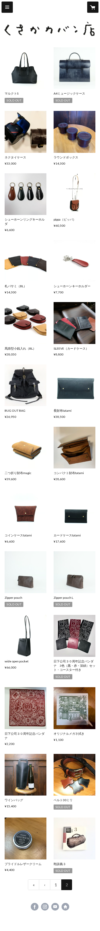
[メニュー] (7, 7)
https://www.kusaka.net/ (65, 907)
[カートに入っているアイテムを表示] (92, 7)
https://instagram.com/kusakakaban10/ (45, 907)
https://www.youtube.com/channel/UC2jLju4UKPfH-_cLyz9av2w (55, 907)
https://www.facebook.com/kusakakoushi (34, 907)
